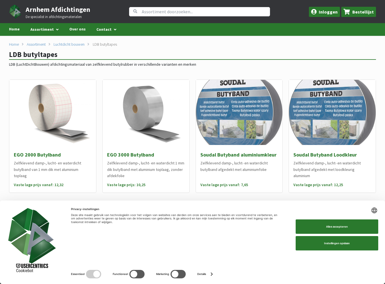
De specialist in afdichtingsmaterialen (54, 17)
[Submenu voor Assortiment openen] (57, 29)
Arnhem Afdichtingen (58, 9)
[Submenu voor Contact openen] (115, 29)
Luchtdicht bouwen (69, 44)
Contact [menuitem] (104, 29)
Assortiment (36, 44)
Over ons (77, 29)
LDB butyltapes (105, 44)
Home (14, 29)
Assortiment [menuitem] (42, 29)
